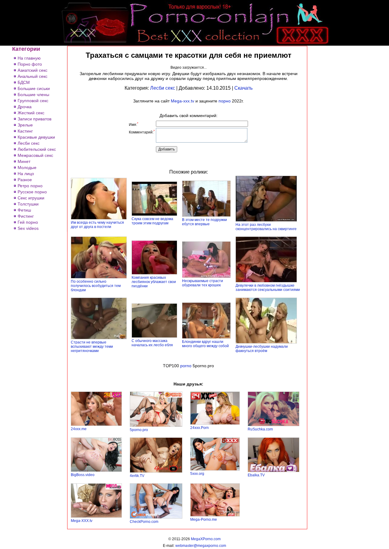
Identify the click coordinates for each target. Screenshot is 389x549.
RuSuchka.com (260, 429)
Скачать (243, 88)
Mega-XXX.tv (81, 521)
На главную (29, 58)
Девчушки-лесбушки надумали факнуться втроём (262, 348)
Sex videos (28, 228)
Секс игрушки (31, 197)
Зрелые (25, 125)
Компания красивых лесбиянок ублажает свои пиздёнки (154, 281)
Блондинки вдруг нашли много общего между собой (205, 344)
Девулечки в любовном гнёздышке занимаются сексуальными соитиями (268, 287)
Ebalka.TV (256, 475)
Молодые (27, 167)
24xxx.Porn (199, 428)
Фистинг (26, 216)
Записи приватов (34, 118)
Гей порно (28, 222)
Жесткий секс (31, 112)
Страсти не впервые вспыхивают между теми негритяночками (92, 346)
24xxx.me (79, 429)
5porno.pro (139, 430)
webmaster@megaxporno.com (200, 546)
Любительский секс (37, 149)
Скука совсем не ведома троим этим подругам (152, 221)
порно (225, 100)
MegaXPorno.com (206, 539)
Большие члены (33, 94)
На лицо (26, 173)
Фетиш (24, 210)
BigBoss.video (83, 475)
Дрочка (25, 106)
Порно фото (30, 64)
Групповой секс (33, 100)
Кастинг (25, 131)
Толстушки (28, 204)
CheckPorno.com (144, 522)
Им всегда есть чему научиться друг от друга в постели (97, 224)
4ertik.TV (137, 476)
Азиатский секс (32, 70)
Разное (25, 179)
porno (185, 365)
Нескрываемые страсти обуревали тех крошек (202, 283)
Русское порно (32, 191)
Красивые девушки (36, 137)
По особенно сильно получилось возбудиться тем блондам (96, 285)
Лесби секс (29, 143)
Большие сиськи (34, 88)
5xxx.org (197, 473)
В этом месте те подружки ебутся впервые (204, 222)
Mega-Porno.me (203, 519)
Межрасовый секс (35, 155)
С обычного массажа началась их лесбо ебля (152, 343)
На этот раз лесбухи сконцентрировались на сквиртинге (266, 227)
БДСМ (24, 82)
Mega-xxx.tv (182, 100)
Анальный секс (32, 76)
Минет (24, 161)
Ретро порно (30, 185)
